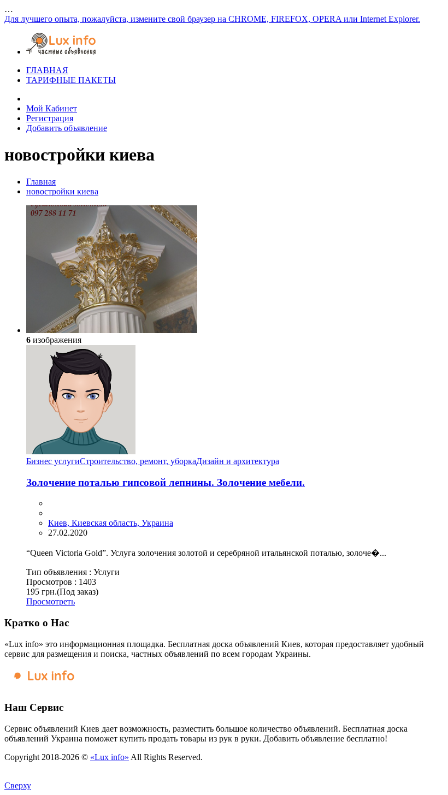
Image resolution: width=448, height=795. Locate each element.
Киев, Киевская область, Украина (110, 522)
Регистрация (49, 118)
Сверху (17, 785)
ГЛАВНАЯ (47, 70)
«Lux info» (109, 757)
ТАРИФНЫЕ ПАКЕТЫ (71, 80)
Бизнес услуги (53, 461)
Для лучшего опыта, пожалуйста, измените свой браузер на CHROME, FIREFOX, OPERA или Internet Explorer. (212, 18)
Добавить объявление (66, 128)
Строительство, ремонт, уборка (138, 461)
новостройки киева (62, 191)
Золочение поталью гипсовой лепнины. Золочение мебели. (165, 482)
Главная (41, 181)
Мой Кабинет (51, 108)
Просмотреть (50, 601)
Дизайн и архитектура (237, 461)
